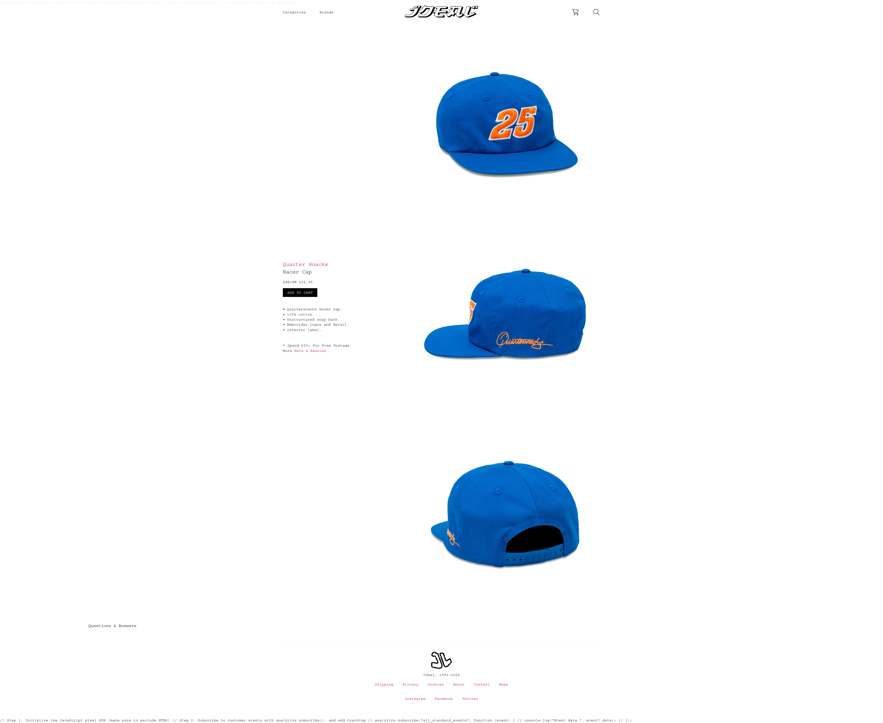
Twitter (470, 699)
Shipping (384, 684)
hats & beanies (310, 351)
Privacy (410, 684)
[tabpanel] (505, 126)
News (503, 684)
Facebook (444, 699)
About (458, 684)
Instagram (415, 699)
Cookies (436, 684)
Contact (482, 684)
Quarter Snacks (305, 264)
